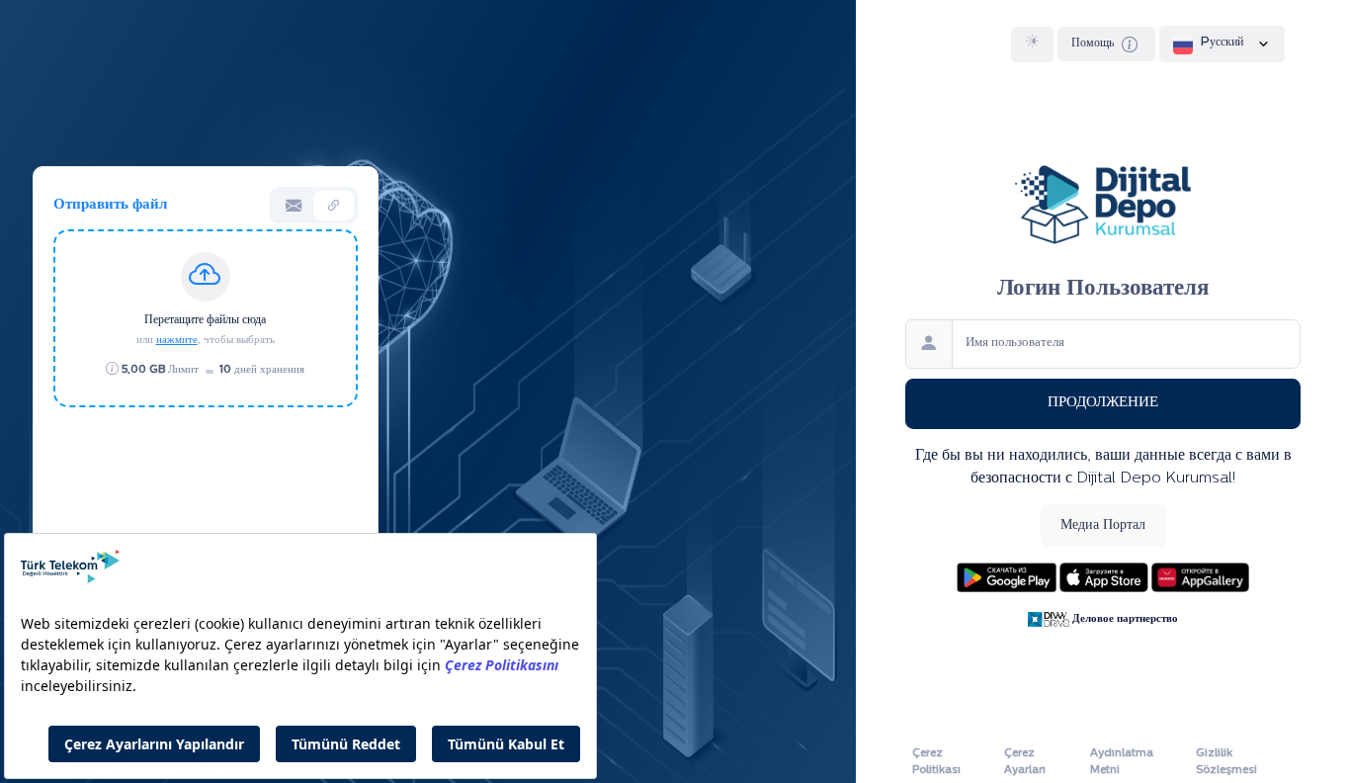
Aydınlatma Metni (1121, 762)
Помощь (1094, 43)
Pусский (1222, 42)
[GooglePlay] (1008, 575)
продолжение (1103, 402)
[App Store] (1105, 575)
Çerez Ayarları (1025, 762)
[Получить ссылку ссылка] (333, 205)
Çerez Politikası (936, 762)
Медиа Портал (1102, 525)
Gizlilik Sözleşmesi (1226, 762)
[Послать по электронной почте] (293, 205)
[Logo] (1050, 618)
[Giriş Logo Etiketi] (1103, 202)
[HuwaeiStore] (1200, 575)
